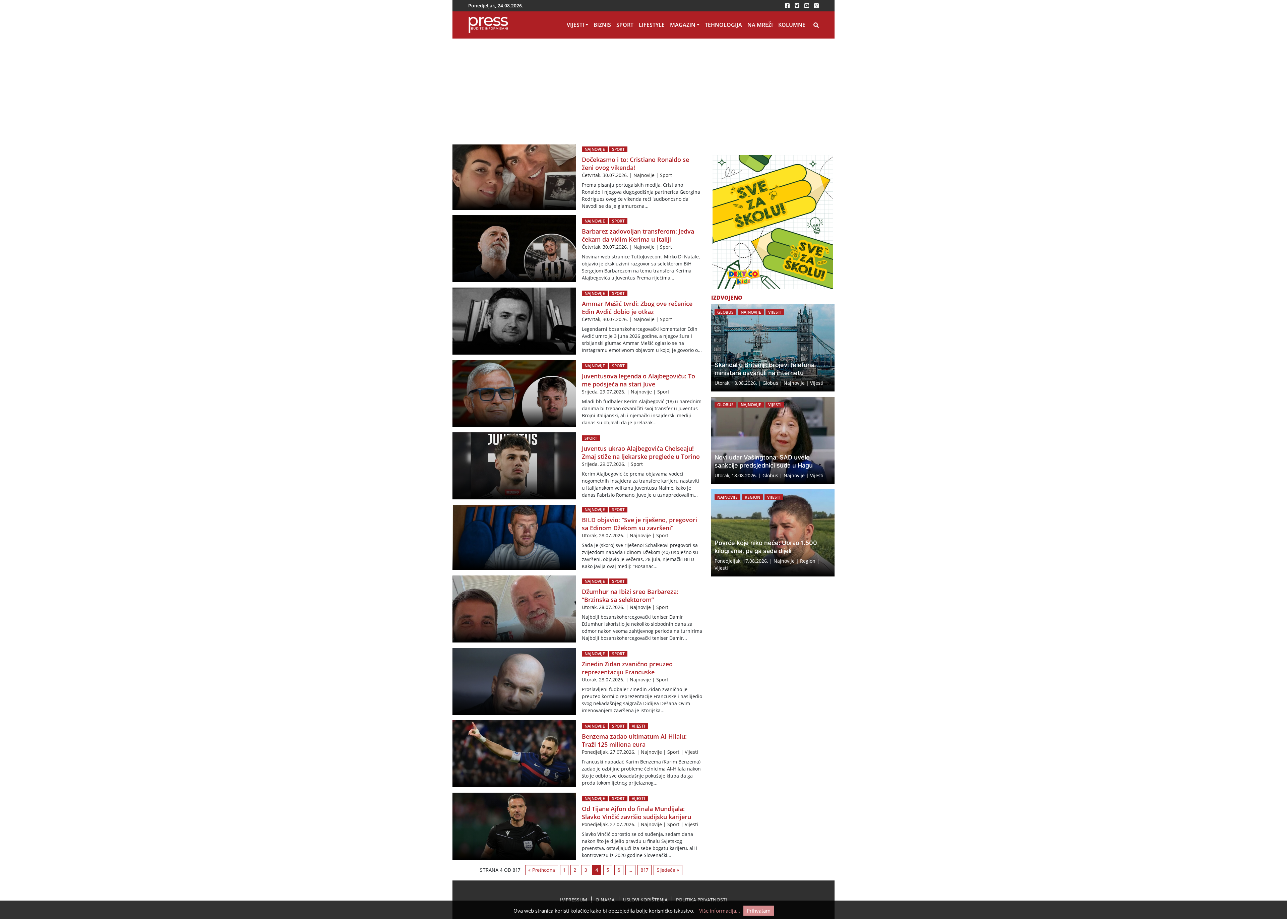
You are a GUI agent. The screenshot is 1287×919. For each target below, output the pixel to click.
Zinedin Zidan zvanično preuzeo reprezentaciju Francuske (627, 668)
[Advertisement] (643, 89)
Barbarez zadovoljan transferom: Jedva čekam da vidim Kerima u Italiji (638, 235)
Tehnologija (723, 24)
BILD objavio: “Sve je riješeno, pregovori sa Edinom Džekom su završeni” (639, 524)
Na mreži (760, 24)
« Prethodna (541, 870)
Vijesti (575, 24)
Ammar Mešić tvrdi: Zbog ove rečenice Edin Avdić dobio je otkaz (637, 308)
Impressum (573, 900)
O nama (605, 900)
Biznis (602, 24)
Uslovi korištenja (645, 900)
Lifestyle (652, 24)
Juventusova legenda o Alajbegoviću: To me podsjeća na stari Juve (638, 380)
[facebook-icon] (787, 5)
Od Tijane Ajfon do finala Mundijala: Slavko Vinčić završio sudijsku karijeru (636, 813)
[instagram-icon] (816, 5)
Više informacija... (719, 910)
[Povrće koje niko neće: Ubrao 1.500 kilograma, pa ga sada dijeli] (773, 532)
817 (644, 870)
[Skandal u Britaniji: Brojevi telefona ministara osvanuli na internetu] (773, 347)
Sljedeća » (668, 870)
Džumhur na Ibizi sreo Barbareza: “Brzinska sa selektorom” (630, 596)
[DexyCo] (773, 222)
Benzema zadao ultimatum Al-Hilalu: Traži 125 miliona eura (634, 740)
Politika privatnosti (701, 900)
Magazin (682, 24)
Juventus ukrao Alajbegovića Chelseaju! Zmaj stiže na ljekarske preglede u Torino (641, 452)
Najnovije (595, 149)
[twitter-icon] (797, 5)
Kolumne (791, 24)
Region (752, 497)
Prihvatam (759, 910)
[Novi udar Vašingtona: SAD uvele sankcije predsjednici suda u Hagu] (773, 440)
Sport (624, 24)
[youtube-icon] (806, 5)
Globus (725, 312)
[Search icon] (816, 25)
